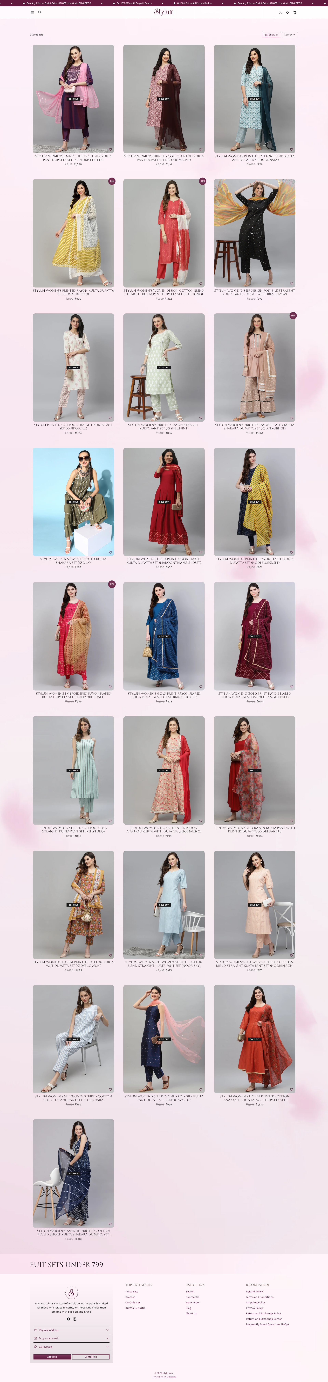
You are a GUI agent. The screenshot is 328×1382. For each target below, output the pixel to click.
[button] (32, 12)
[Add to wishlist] (110, 149)
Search (190, 1291)
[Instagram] (75, 1319)
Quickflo (171, 1376)
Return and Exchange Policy (263, 1313)
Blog (188, 1307)
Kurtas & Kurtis (135, 1307)
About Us (191, 1313)
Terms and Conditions (260, 1297)
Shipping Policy (255, 1302)
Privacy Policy (254, 1307)
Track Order (193, 1302)
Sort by (288, 35)
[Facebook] (68, 1319)
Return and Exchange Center (264, 1318)
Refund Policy (254, 1291)
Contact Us (192, 1297)
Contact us (91, 1357)
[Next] (110, 99)
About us (52, 1357)
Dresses (130, 1297)
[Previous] (36, 99)
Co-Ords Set (132, 1302)
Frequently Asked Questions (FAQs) (267, 1324)
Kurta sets (131, 1291)
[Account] (280, 12)
